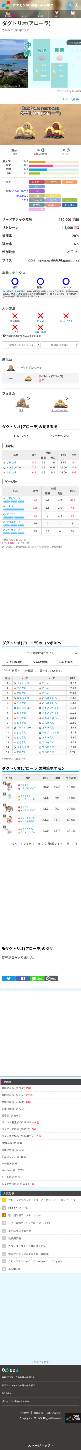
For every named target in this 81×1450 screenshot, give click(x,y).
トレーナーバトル (60, 435)
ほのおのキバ (26, 828)
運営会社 (38, 1412)
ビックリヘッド (27, 799)
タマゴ (40, 320)
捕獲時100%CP (60, 345)
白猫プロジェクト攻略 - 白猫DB (18, 1377)
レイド (14, 332)
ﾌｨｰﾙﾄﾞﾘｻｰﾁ (66, 320)
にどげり (24, 806)
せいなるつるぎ (27, 810)
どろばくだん (13, 498)
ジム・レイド (21, 435)
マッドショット (27, 817)
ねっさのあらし (27, 821)
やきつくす (25, 795)
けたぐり (24, 784)
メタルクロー (13, 467)
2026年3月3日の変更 (13, 291)
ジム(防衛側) (66, 661)
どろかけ (11, 462)
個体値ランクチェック (21, 345)
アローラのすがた (60, 410)
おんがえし (12, 529)
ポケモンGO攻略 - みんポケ (32, 4)
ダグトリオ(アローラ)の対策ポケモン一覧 (40, 844)
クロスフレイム (27, 832)
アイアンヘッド (14, 514)
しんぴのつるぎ (27, 788)
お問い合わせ (54, 1412)
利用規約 (24, 1412)
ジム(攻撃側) (40, 661)
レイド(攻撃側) (14, 661)
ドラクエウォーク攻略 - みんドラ (18, 1385)
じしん (10, 506)
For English (71, 99)
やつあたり (12, 522)
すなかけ (11, 472)
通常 (21, 410)
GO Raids (6, 1393)
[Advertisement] (40, 593)
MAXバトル (40, 332)
